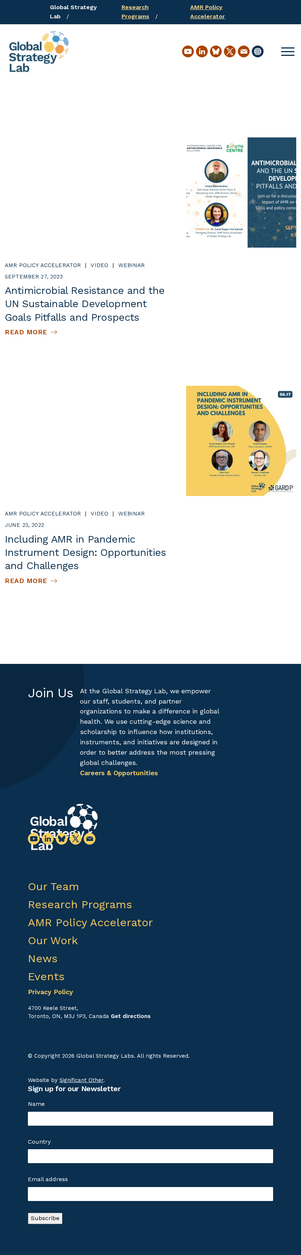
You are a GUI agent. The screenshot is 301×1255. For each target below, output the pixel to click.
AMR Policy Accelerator (43, 265)
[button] (287, 51)
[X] (230, 51)
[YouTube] (188, 51)
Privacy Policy (50, 992)
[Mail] (244, 51)
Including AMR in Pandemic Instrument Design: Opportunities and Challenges (85, 552)
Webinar (131, 265)
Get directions (130, 1016)
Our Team (53, 886)
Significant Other (81, 1080)
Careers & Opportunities (119, 773)
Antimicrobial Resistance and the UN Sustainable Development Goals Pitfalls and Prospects (84, 303)
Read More (26, 332)
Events (46, 976)
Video (99, 265)
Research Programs (80, 904)
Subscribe (45, 1218)
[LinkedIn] (202, 51)
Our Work (53, 940)
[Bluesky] (216, 51)
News (43, 958)
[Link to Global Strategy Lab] (64, 827)
